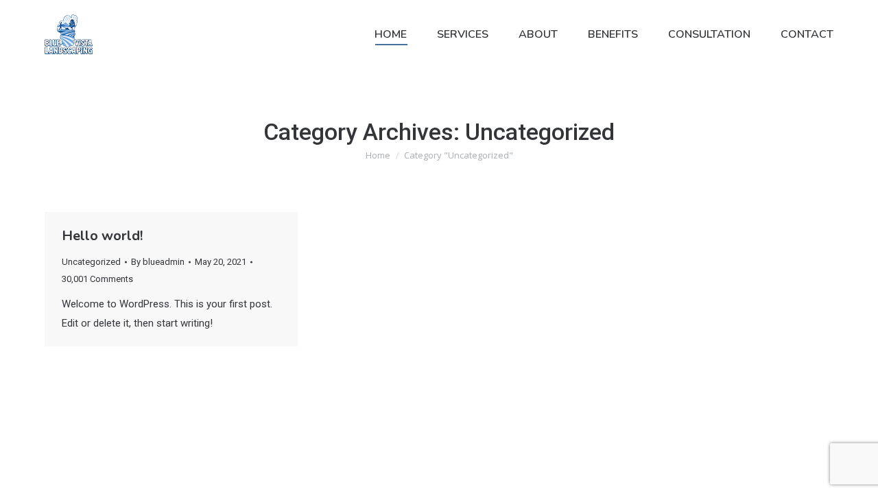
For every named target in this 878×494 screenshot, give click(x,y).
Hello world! (102, 235)
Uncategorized (91, 262)
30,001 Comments (97, 279)
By (158, 262)
